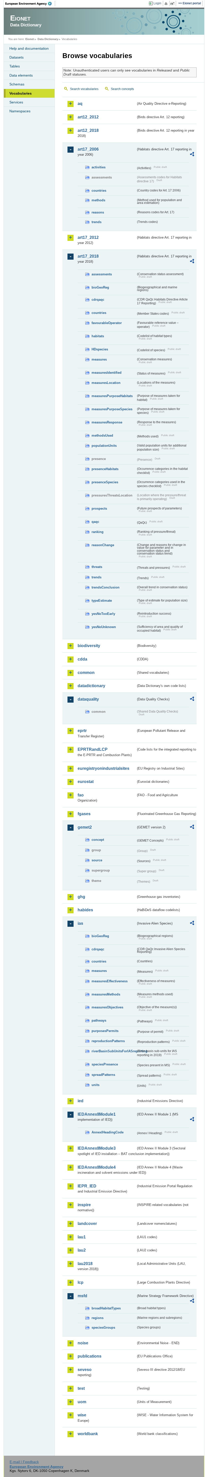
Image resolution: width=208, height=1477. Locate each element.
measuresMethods (106, 994)
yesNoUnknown (104, 627)
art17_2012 (88, 237)
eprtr (82, 730)
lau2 (82, 1250)
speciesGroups (103, 1327)
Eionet (29, 39)
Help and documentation (29, 48)
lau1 (82, 1237)
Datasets (16, 57)
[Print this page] (167, 3)
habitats (98, 336)
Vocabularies (20, 93)
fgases (84, 814)
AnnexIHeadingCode (108, 1132)
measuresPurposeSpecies (112, 409)
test (81, 1388)
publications (89, 1356)
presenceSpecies (105, 482)
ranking (97, 532)
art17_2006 (88, 149)
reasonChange (103, 545)
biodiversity (89, 646)
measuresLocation (106, 383)
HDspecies (100, 349)
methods (98, 200)
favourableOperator (107, 323)
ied (80, 1101)
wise (82, 1415)
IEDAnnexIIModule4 (97, 1167)
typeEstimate (102, 600)
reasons (98, 212)
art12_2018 (88, 130)
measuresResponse (107, 422)
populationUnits (104, 446)
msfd (82, 1296)
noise (83, 1343)
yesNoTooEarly (103, 614)
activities (99, 167)
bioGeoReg (100, 287)
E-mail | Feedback (24, 1462)
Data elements (21, 75)
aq (80, 103)
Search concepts (122, 89)
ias (80, 923)
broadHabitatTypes (106, 1308)
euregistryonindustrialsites (103, 768)
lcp (80, 1282)
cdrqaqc (98, 299)
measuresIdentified (107, 373)
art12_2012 (88, 117)
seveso (85, 1369)
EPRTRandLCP (93, 749)
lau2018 (85, 1263)
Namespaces (19, 111)
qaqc (95, 522)
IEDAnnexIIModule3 (97, 1148)
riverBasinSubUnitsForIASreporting (114, 1051)
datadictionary (91, 686)
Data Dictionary (48, 39)
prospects (99, 508)
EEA (30, 3)
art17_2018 (88, 256)
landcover (87, 1223)
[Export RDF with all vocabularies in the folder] (192, 155)
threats (97, 567)
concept (98, 840)
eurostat (86, 781)
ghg (81, 897)
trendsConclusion (105, 587)
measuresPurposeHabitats (112, 396)
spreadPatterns (103, 1075)
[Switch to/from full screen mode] (173, 3)
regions (97, 1318)
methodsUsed (102, 435)
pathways (99, 1020)
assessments (102, 274)
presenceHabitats (105, 469)
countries (99, 190)
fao (81, 795)
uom (82, 1402)
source (97, 860)
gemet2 (85, 827)
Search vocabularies (84, 89)
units (95, 1085)
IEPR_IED (87, 1186)
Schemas (16, 84)
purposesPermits (105, 1031)
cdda (82, 659)
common (86, 672)
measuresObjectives (107, 1007)
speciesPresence (105, 1064)
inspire (84, 1205)
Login (157, 3)
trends (96, 222)
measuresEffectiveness (110, 981)
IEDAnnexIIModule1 (97, 1114)
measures (99, 359)
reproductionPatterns (108, 1041)
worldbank (88, 1434)
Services (16, 102)
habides (85, 910)
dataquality (88, 699)
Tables (14, 66)
